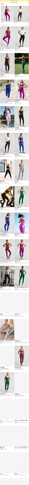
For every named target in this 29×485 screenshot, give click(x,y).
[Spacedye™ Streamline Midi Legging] (7, 462)
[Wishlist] (27, 2)
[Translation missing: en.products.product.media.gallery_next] (13, 36)
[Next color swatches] (13, 48)
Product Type (5, 25)
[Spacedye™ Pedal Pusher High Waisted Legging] (22, 36)
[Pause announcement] (27, 0)
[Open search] (1, 2)
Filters (1, 25)
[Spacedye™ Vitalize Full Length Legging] (7, 223)
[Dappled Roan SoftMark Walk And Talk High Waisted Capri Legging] (7, 409)
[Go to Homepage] (14, 2)
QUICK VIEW (7, 73)
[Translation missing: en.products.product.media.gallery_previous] (1, 36)
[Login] (26, 2)
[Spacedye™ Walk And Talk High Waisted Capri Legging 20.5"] (22, 249)
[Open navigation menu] (0, 2)
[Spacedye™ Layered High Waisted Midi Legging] (22, 462)
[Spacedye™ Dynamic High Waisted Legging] (22, 116)
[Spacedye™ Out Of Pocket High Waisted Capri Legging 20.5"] (7, 302)
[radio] (0, 48)
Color (2, 25)
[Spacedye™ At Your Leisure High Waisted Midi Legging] (22, 196)
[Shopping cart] (28, 2)
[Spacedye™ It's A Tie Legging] (7, 63)
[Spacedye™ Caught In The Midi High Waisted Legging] (7, 36)
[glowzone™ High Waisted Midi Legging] (22, 63)
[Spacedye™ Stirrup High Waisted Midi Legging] (7, 276)
